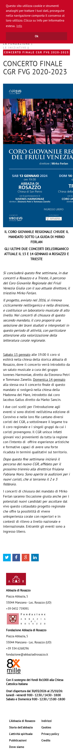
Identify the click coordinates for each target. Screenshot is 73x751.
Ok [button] (36, 36)
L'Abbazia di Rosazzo (22, 721)
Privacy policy (50, 734)
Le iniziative (15, 47)
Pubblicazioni (18, 740)
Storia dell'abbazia (21, 727)
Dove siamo (16, 747)
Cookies (46, 727)
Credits (45, 740)
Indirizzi (46, 721)
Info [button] (19, 26)
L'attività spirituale (21, 734)
